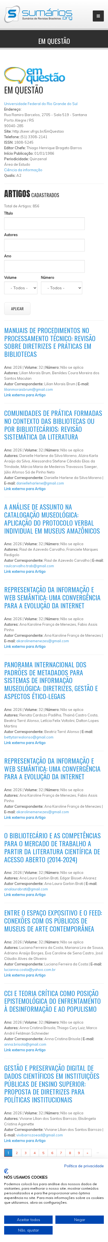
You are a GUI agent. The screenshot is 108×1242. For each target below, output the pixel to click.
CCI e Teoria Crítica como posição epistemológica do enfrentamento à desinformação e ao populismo (52, 1001)
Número (47, 277)
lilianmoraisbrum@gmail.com (28, 389)
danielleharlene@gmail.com (40, 483)
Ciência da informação (23, 170)
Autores (11, 234)
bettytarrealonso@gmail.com (28, 737)
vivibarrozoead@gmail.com (39, 1135)
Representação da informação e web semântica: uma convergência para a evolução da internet (52, 597)
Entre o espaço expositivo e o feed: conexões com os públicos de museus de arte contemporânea (53, 920)
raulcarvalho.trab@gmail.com (29, 566)
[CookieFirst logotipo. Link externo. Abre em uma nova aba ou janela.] (6, 1171)
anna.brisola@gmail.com (25, 1044)
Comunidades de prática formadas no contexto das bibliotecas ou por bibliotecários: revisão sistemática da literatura (53, 424)
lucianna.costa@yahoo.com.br (30, 969)
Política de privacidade (84, 1165)
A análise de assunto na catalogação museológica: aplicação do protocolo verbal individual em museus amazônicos (52, 518)
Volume (10, 277)
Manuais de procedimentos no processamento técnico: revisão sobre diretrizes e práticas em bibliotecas (50, 342)
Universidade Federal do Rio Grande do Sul (41, 103)
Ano (7, 256)
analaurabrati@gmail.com (26, 889)
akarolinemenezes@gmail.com (42, 641)
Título (8, 213)
